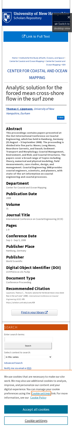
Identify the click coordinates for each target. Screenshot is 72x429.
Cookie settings (41, 393)
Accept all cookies (36, 409)
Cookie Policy (38, 397)
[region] (36, 399)
